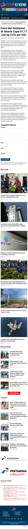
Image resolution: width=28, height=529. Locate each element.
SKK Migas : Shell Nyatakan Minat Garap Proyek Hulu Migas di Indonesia (18, 445)
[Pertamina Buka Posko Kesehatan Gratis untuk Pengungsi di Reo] (5, 355)
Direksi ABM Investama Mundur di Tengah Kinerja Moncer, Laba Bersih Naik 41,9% (18, 384)
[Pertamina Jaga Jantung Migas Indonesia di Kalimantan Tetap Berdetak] (14, 327)
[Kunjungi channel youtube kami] (21, 518)
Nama (2, 142)
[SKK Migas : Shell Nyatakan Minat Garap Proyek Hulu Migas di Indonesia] (5, 447)
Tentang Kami (18, 511)
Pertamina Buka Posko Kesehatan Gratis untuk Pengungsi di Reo (16, 353)
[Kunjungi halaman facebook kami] (6, 518)
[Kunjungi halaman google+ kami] (15, 518)
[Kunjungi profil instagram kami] (18, 518)
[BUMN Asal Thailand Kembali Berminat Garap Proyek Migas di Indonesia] (14, 240)
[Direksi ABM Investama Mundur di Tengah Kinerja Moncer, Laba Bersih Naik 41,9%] (5, 386)
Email (2, 148)
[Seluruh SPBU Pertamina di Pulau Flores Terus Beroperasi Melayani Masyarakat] (14, 183)
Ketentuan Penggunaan (6, 514)
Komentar (3, 127)
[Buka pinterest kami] (9, 518)
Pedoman (17, 513)
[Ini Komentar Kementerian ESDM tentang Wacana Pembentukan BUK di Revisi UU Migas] (14, 211)
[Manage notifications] (24, 526)
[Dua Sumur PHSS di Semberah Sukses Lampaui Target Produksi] (14, 298)
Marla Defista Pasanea (9, 498)
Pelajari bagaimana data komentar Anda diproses (12, 164)
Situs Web (3, 153)
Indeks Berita (14, 393)
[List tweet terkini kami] (12, 518)
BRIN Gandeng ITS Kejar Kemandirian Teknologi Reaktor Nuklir (18, 363)
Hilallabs (16, 523)
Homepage (5, 511)
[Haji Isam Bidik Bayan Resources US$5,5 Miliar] (5, 426)
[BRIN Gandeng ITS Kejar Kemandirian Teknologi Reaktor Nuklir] (5, 365)
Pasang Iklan (18, 514)
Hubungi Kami (6, 515)
